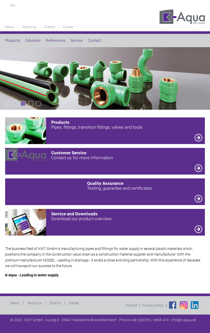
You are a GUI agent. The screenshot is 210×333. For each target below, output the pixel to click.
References (55, 40)
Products (12, 40)
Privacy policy (153, 305)
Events (49, 27)
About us (29, 27)
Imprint (131, 305)
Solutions (33, 40)
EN (12, 5)
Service (76, 40)
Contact (94, 40)
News (9, 27)
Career (68, 27)
